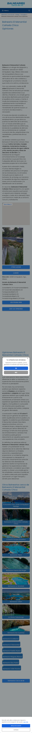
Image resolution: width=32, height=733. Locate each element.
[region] (16, 725)
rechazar (16, 730)
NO (16, 372)
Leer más (25, 722)
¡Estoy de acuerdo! (16, 725)
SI (16, 368)
